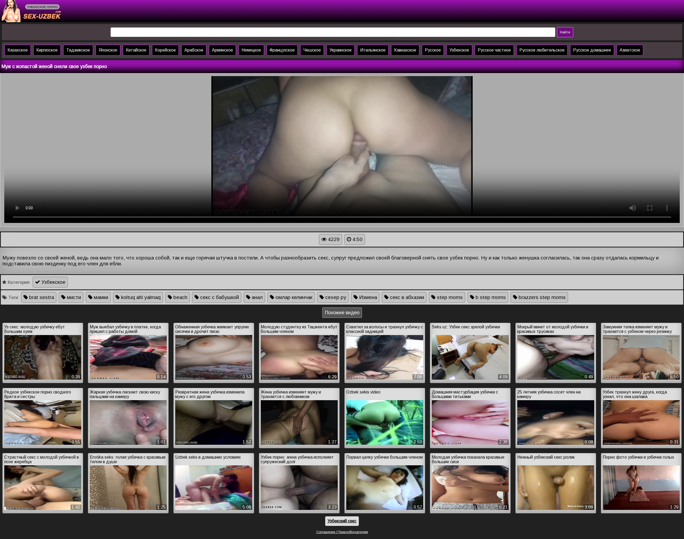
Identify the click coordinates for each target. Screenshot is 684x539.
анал (256, 297)
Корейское (165, 50)
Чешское (312, 50)
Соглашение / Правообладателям (342, 532)
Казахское (17, 50)
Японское (108, 50)
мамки (100, 297)
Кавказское (405, 50)
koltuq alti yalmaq (140, 297)
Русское (433, 50)
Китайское (136, 50)
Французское (282, 50)
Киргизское (47, 50)
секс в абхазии (406, 297)
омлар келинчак (293, 297)
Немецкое (251, 50)
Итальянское (373, 50)
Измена (367, 297)
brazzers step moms (541, 297)
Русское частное (494, 50)
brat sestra (41, 297)
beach (179, 297)
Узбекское (459, 50)
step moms (449, 297)
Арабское (193, 50)
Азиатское (630, 50)
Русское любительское (542, 50)
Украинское (340, 50)
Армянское (222, 50)
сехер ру (335, 297)
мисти (73, 297)
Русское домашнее (592, 50)
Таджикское (78, 50)
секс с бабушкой (219, 297)
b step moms (490, 297)
